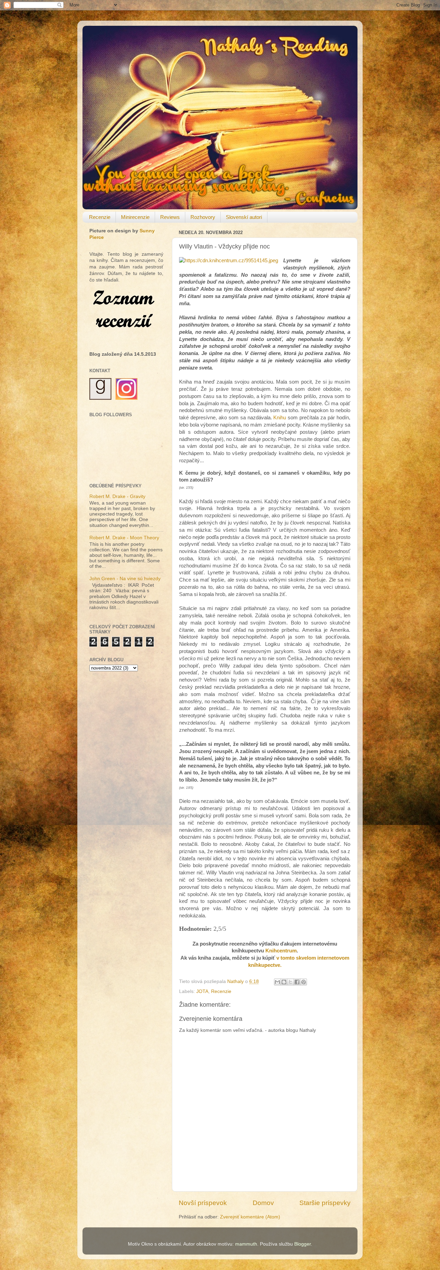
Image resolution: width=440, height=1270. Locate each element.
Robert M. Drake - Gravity (117, 496)
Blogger (302, 1244)
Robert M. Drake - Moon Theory (124, 537)
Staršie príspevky (325, 1202)
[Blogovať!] (283, 982)
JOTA (202, 991)
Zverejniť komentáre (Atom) (250, 1216)
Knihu (279, 417)
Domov (263, 1202)
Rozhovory (202, 217)
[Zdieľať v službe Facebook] (297, 982)
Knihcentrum (281, 950)
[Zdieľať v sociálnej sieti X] (290, 982)
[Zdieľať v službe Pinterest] (303, 982)
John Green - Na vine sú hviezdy (125, 578)
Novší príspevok (203, 1202)
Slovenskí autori (244, 217)
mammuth (246, 1244)
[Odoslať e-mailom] (277, 982)
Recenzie (99, 217)
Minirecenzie (135, 217)
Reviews (170, 217)
